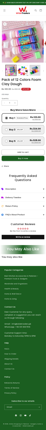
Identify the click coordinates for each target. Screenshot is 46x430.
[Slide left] (2, 70)
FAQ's (6, 349)
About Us (8, 364)
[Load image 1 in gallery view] (10, 70)
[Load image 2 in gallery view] (23, 70)
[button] (4, 10)
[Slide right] (43, 70)
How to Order (10, 354)
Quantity (5, 98)
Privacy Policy (10, 393)
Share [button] (6, 166)
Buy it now (23, 158)
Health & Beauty (11, 289)
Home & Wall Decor (12, 294)
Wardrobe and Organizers (15, 284)
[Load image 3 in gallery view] (34, 70)
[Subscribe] (39, 407)
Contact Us (9, 369)
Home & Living (10, 299)
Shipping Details (11, 359)
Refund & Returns (12, 383)
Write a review (23, 237)
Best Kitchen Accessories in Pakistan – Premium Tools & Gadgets (21, 277)
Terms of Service (11, 388)
